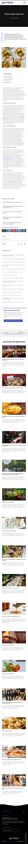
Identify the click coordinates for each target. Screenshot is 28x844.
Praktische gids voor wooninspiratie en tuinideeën (12, 278)
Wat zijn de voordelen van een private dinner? (14, 212)
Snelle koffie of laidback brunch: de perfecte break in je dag (13, 788)
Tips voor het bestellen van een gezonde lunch (11, 759)
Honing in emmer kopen (7, 730)
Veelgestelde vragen (8, 82)
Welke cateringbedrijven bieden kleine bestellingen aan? (14, 207)
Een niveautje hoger (8, 77)
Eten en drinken (14, 18)
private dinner (12, 181)
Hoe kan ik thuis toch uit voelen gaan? (14, 202)
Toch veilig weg (7, 80)
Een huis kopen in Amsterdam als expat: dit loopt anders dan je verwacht (13, 265)
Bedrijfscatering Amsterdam (8, 502)
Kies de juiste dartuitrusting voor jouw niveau (11, 295)
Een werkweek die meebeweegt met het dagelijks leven (13, 258)
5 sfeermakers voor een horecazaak (9, 275)
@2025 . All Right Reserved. (14, 841)
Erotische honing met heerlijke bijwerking (10, 616)
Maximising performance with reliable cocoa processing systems (13, 417)
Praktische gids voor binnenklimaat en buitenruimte (13, 289)
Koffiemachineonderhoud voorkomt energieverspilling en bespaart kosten (14, 445)
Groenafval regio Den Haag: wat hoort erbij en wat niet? (13, 261)
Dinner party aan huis (8, 79)
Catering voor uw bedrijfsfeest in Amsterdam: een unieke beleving (13, 560)
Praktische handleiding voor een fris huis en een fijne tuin (14, 268)
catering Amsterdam (8, 158)
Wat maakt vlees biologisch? (8, 645)
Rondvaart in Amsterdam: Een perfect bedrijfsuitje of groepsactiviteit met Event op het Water (13, 474)
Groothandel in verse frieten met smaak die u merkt (12, 387)
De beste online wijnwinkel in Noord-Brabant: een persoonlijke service (12, 703)
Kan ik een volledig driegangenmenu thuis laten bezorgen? (14, 223)
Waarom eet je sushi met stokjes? (9, 530)
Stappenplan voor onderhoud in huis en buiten (11, 292)
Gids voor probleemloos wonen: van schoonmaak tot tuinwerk (13, 286)
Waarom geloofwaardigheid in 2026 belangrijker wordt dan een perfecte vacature (13, 255)
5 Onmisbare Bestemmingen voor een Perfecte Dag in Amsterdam (13, 360)
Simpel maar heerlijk (8, 75)
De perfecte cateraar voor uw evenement (10, 587)
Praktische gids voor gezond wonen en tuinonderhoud (13, 302)
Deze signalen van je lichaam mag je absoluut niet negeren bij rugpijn (12, 299)
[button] (25, 3)
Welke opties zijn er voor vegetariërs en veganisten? (14, 218)
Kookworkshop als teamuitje (8, 673)
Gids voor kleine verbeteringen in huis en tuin (11, 272)
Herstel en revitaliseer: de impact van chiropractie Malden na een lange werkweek (12, 282)
